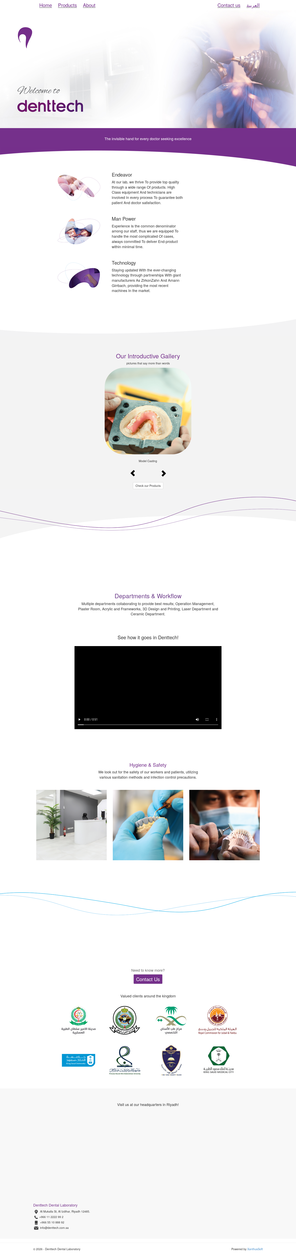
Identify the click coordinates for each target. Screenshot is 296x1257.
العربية (253, 4)
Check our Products (148, 486)
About (89, 4)
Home (45, 4)
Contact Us (148, 979)
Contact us (228, 4)
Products (67, 4)
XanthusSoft (255, 1249)
